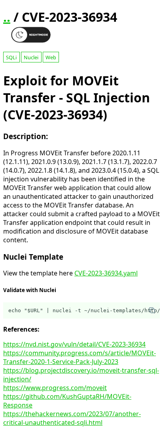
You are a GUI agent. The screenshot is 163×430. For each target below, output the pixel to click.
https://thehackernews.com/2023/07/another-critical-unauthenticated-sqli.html (72, 418)
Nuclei (31, 57)
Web (50, 57)
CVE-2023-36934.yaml (106, 273)
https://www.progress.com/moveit (55, 387)
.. (6, 16)
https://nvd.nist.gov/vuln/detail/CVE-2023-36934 (74, 344)
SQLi (11, 57)
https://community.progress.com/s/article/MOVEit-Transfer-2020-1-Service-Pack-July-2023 (79, 357)
